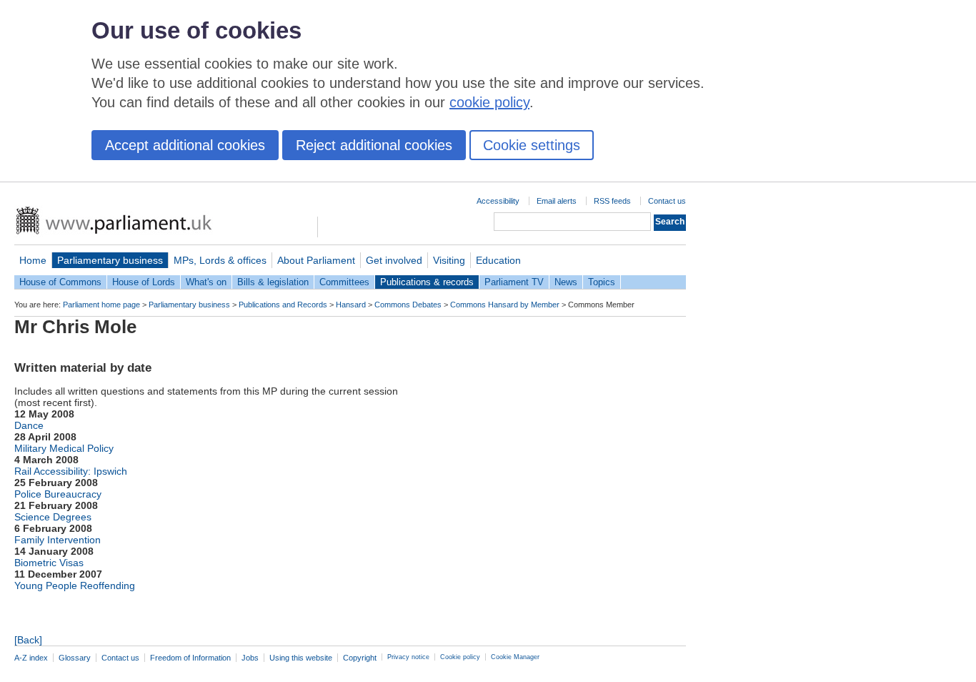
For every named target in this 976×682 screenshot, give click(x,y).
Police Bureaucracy (57, 494)
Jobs (250, 657)
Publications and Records (283, 304)
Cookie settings (531, 145)
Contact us (667, 201)
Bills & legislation (273, 282)
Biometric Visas (49, 562)
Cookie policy (460, 657)
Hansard (351, 304)
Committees (344, 282)
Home (32, 260)
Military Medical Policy (64, 448)
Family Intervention (57, 539)
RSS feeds (612, 201)
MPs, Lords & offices (220, 260)
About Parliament (316, 260)
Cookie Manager (515, 657)
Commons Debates (408, 304)
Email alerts (557, 201)
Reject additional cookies (374, 145)
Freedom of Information (190, 657)
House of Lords (143, 282)
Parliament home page (101, 304)
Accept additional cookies (185, 145)
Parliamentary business (110, 260)
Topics (601, 282)
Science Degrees (52, 517)
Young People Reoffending (74, 585)
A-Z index (31, 657)
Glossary (75, 657)
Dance (29, 425)
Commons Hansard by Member (504, 304)
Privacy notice (408, 657)
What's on (206, 282)
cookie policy (489, 102)
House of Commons (60, 282)
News (565, 282)
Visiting (449, 260)
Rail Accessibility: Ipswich (70, 471)
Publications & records (427, 282)
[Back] (28, 640)
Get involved (394, 260)
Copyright (360, 657)
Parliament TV (514, 282)
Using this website (300, 657)
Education (498, 260)
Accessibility (498, 201)
